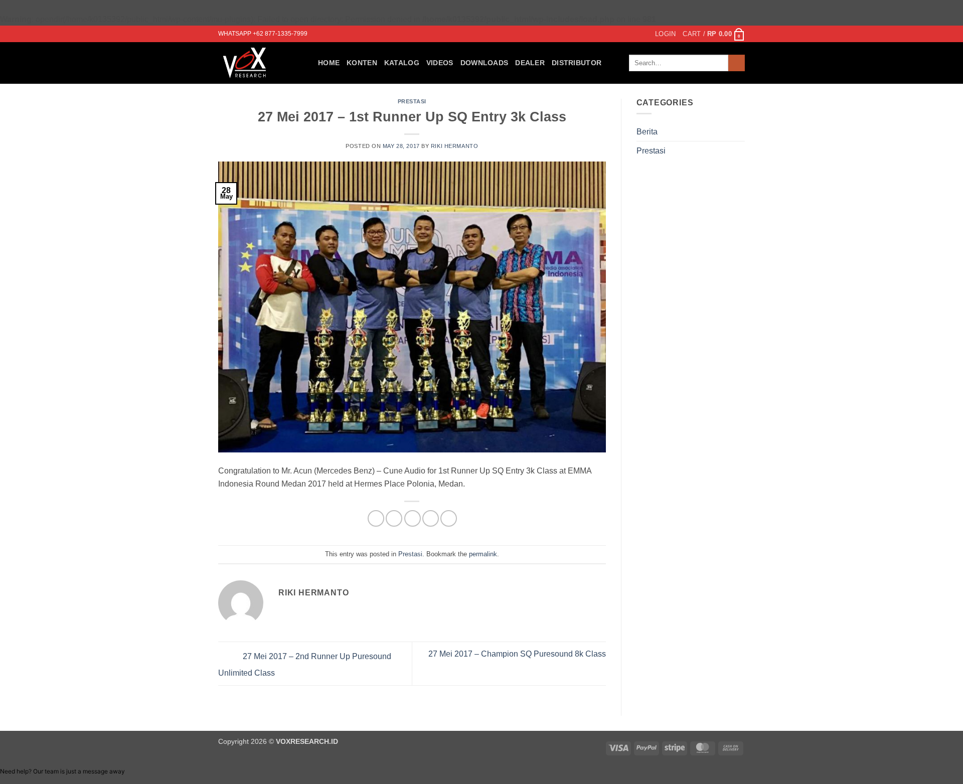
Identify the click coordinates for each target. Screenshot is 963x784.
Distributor (576, 63)
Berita (647, 131)
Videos (439, 63)
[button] (665, 34)
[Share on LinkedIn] (448, 518)
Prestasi (412, 101)
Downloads (484, 63)
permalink (483, 554)
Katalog (401, 63)
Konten (362, 63)
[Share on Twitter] (394, 518)
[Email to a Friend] (412, 518)
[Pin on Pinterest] (430, 518)
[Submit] (736, 63)
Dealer (530, 63)
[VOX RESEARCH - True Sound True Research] (260, 63)
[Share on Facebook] (376, 518)
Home (329, 63)
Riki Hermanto (454, 146)
